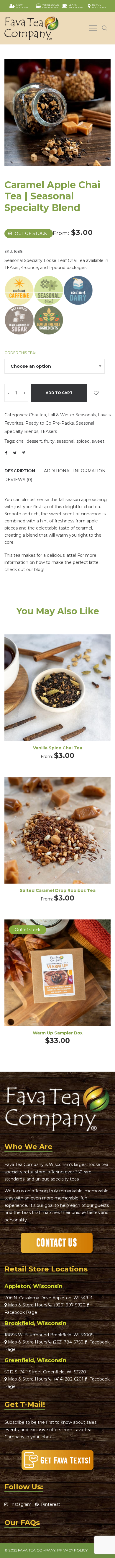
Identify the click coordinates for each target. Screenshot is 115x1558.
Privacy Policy (72, 1550)
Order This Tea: (20, 353)
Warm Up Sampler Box (58, 1033)
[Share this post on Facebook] (5, 453)
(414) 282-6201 (68, 1379)
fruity (49, 441)
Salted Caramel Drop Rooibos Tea (58, 890)
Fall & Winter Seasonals (72, 415)
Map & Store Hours (27, 1305)
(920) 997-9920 (69, 1305)
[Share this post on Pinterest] (23, 452)
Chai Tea (37, 415)
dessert (34, 441)
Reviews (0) (18, 479)
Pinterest (49, 1504)
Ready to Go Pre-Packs (49, 423)
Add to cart (59, 393)
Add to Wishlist (96, 393)
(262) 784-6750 (68, 1342)
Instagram (20, 1504)
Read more (57, 981)
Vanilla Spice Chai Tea (57, 748)
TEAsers (48, 431)
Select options (57, 696)
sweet (98, 441)
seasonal (65, 441)
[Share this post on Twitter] (14, 452)
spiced (83, 441)
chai (20, 441)
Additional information (75, 471)
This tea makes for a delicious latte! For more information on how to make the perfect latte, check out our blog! (51, 562)
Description (19, 471)
